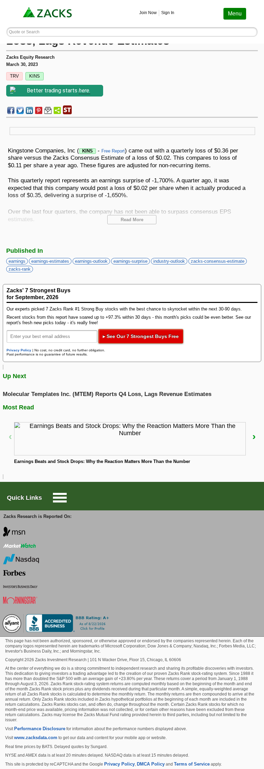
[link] (48, 13)
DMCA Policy (151, 764)
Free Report (113, 151)
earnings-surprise (130, 261)
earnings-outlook (91, 261)
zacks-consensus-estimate (217, 261)
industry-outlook (169, 261)
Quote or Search (24, 32)
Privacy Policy (19, 350)
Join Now (148, 12)
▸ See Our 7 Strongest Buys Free (141, 336)
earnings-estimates (50, 261)
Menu (235, 13)
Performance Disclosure (39, 728)
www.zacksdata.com (35, 737)
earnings (17, 261)
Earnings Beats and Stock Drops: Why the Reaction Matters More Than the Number (102, 461)
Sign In (167, 12)
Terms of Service (192, 764)
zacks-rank (20, 269)
